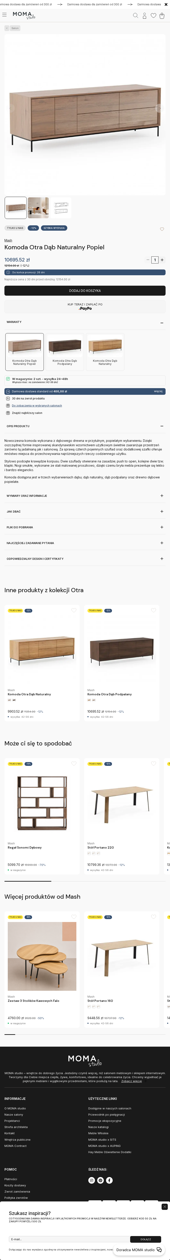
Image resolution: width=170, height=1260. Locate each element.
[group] (42, 663)
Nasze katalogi (98, 1127)
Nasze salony (13, 1114)
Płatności (10, 1179)
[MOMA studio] (24, 15)
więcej (158, 391)
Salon (15, 28)
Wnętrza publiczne (17, 1139)
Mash (8, 240)
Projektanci (12, 1120)
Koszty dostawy (15, 1185)
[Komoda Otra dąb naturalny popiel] (85, 115)
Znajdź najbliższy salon (27, 413)
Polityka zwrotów (16, 1197)
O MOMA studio (15, 1108)
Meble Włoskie (98, 1133)
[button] (159, 108)
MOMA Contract (15, 1146)
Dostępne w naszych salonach (109, 1108)
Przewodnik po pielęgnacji (106, 1114)
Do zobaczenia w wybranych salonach (37, 405)
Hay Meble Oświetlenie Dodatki (109, 1152)
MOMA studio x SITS (102, 1139)
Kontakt (9, 1133)
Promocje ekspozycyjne (104, 1120)
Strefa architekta (16, 1127)
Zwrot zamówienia (17, 1191)
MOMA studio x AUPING (104, 1146)
